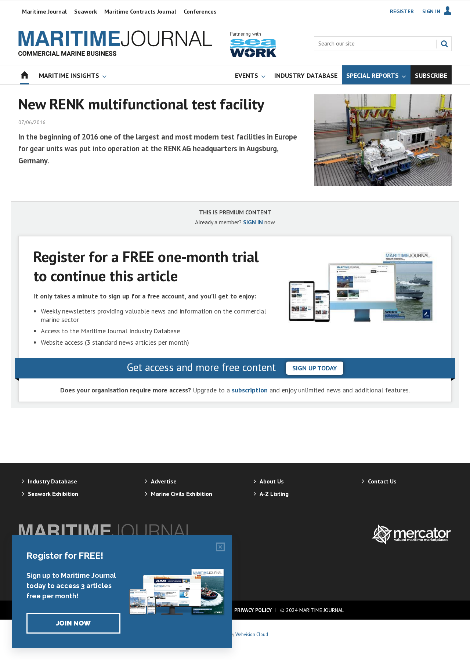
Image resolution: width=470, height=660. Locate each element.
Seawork (85, 11)
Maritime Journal (44, 11)
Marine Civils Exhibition (181, 493)
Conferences (200, 11)
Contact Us (382, 481)
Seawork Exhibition (53, 493)
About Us (272, 481)
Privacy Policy (253, 610)
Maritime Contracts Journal (140, 11)
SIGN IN (253, 222)
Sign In (431, 11)
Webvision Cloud (251, 634)
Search (444, 44)
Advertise (164, 481)
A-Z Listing (274, 493)
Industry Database (52, 481)
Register (402, 11)
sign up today (314, 368)
